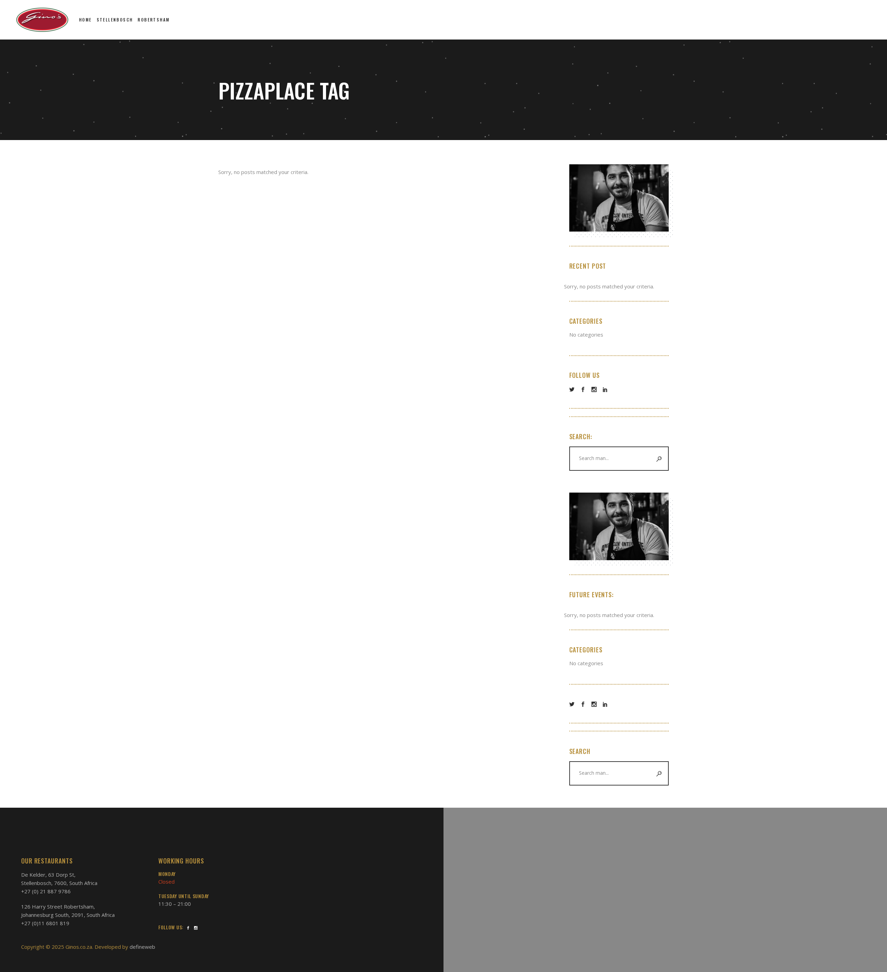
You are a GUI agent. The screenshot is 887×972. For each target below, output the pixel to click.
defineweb (142, 946)
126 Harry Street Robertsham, (58, 906)
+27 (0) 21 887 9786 (46, 891)
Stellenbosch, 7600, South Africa (59, 882)
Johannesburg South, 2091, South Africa (68, 914)
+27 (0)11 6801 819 (45, 923)
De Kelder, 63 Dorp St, (48, 874)
